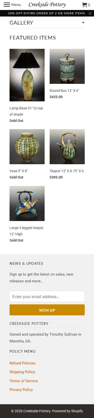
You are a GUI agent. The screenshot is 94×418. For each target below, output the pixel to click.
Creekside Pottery (36, 411)
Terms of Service (24, 381)
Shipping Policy (22, 372)
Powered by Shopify (67, 411)
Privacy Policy (21, 389)
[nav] (12, 5)
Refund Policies (23, 363)
